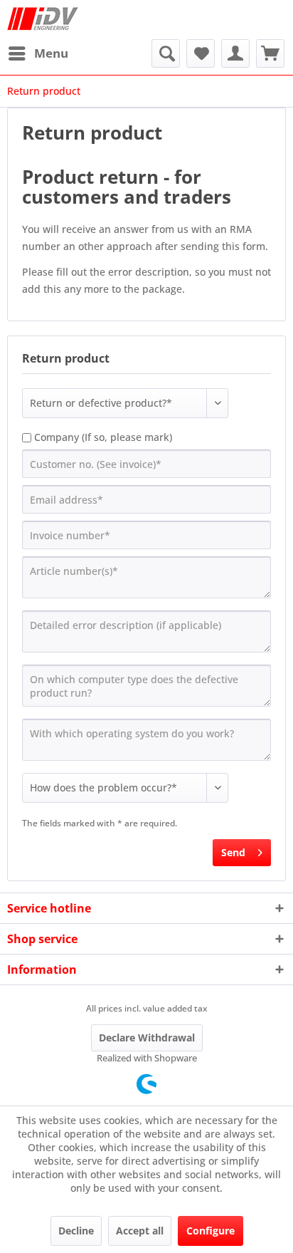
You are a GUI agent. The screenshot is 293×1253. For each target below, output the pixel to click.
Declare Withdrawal (147, 1037)
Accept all (140, 1230)
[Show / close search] (165, 53)
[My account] (235, 53)
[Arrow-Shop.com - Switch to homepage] (42, 19)
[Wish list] (200, 53)
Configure (210, 1230)
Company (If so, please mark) (103, 437)
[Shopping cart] (270, 53)
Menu (51, 53)
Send (233, 852)
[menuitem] (37, 53)
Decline (76, 1230)
